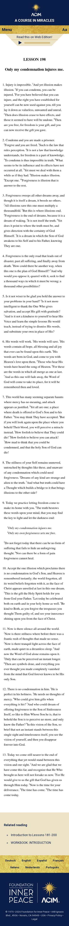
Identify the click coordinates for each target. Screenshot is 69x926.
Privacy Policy (55, 915)
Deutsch (10, 860)
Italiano (14, 867)
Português (52, 867)
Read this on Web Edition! (34, 37)
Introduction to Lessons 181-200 (34, 835)
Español (42, 860)
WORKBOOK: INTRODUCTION (31, 842)
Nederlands (32, 867)
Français (58, 860)
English (26, 860)
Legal (34, 919)
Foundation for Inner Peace (35, 911)
